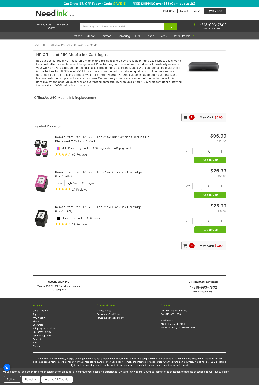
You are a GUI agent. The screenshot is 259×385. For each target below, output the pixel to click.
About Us (38, 321)
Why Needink (39, 317)
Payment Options (42, 335)
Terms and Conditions (108, 314)
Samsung (124, 36)
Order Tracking (40, 310)
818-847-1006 (173, 314)
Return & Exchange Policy (110, 317)
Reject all (31, 379)
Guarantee (38, 325)
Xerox (163, 36)
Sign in (196, 11)
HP (64, 36)
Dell (137, 36)
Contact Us (39, 339)
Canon (91, 36)
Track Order (169, 11)
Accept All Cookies (57, 379)
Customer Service (42, 332)
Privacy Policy (104, 310)
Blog (35, 342)
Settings (12, 379)
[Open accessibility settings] (6, 367)
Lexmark (106, 36)
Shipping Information (44, 328)
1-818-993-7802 (203, 287)
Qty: (188, 151)
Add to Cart (210, 160)
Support (183, 11)
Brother (77, 36)
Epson (150, 36)
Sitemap (37, 346)
